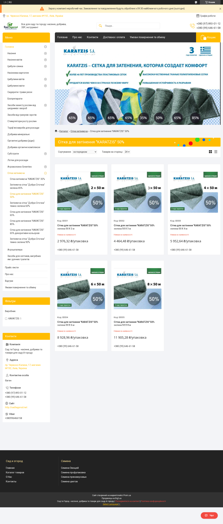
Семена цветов (69, 481)
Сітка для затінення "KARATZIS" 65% (27, 213)
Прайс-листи (12, 267)
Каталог (63, 131)
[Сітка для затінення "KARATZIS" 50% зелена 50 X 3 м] (137, 192)
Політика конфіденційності (153, 501)
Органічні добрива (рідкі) (21, 140)
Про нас (77, 37)
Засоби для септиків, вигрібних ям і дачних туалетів (24, 258)
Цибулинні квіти (16, 85)
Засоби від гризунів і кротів (22, 115)
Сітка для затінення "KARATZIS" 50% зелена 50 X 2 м (77, 227)
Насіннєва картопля (18, 72)
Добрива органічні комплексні (24, 147)
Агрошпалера (15, 249)
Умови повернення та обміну (147, 37)
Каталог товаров (15, 472)
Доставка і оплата (114, 37)
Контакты (11, 481)
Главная (10, 468)
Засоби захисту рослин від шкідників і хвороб (22, 107)
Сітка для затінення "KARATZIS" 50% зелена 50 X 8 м (134, 324)
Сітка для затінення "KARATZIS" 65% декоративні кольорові (27, 231)
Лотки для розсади (18, 160)
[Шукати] (100, 25)
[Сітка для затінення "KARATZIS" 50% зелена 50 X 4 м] (194, 192)
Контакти (92, 37)
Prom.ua (127, 495)
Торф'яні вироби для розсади (23, 127)
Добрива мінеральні (19, 134)
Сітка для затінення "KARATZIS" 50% (27, 195)
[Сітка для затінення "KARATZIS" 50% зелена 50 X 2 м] (81, 192)
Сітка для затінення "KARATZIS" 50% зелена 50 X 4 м (190, 227)
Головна (62, 37)
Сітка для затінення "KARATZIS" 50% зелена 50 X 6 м (77, 324)
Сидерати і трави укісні (20, 92)
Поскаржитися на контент (127, 501)
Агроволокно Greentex (20, 166)
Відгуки (9, 281)
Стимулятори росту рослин (22, 121)
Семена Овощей (70, 468)
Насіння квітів (15, 59)
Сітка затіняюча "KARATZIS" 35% (27, 179)
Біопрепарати (15, 98)
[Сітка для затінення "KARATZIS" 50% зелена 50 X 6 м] (81, 288)
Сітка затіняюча (79, 131)
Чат (212, 515)
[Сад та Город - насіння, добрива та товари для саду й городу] (11, 26)
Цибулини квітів (16, 79)
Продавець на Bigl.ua (111, 498)
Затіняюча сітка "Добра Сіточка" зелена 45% (27, 186)
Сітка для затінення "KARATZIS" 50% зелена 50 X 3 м (134, 227)
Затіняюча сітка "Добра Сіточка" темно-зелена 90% (27, 240)
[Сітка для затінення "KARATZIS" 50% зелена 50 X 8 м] (137, 288)
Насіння (12, 53)
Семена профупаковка (73, 472)
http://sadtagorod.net (16, 407)
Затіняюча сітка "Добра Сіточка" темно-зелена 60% (27, 204)
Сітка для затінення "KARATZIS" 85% (27, 222)
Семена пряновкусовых (74, 477)
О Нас (9, 477)
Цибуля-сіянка (15, 66)
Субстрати (13, 153)
